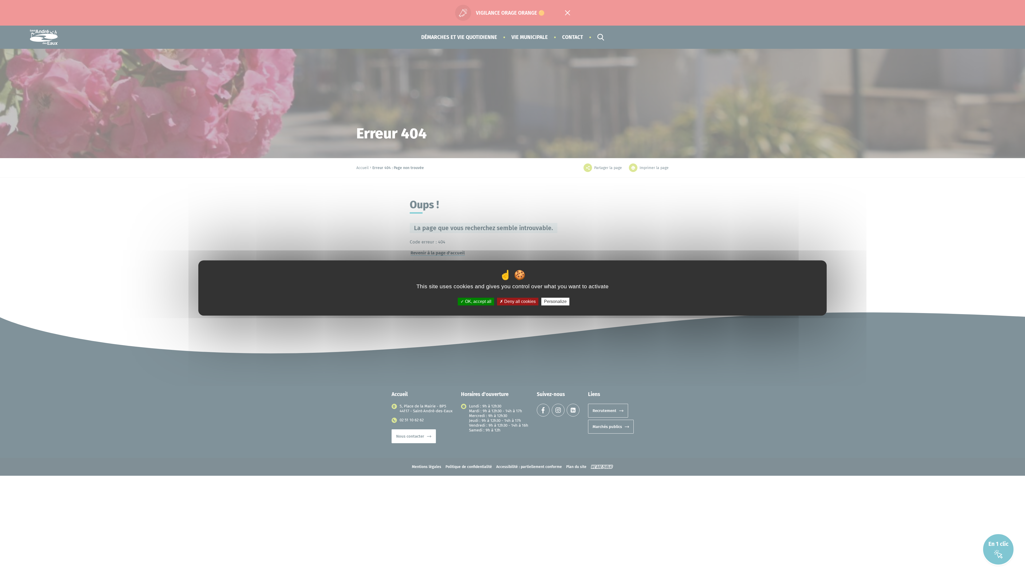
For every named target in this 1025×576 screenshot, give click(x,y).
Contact (572, 37)
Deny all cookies (519, 301)
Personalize (555, 301)
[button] (459, 37)
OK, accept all (477, 301)
